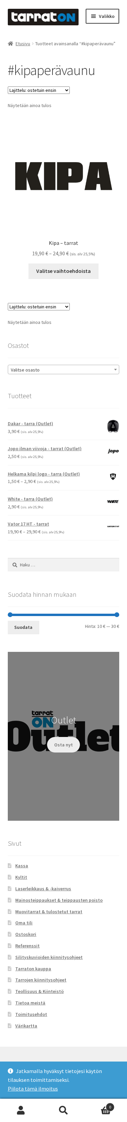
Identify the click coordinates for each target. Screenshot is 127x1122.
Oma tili (24, 923)
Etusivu (23, 44)
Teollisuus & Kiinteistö (39, 991)
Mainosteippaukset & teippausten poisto (59, 900)
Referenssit (27, 946)
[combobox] (64, 369)
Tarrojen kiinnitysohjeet (40, 980)
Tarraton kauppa (33, 969)
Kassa (21, 866)
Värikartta (26, 1026)
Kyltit (21, 877)
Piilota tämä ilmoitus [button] (33, 1088)
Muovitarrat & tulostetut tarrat (48, 912)
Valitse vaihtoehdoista (63, 270)
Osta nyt (63, 745)
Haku (63, 1110)
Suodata (23, 627)
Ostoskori (25, 934)
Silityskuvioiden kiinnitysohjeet (49, 957)
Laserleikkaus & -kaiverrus (43, 889)
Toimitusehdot (31, 1014)
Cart (98, 1105)
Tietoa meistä (30, 1003)
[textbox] (63, 370)
